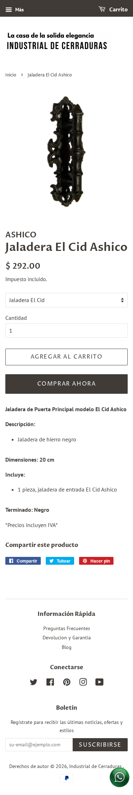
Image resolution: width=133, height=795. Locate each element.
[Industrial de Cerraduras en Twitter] (34, 683)
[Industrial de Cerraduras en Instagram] (83, 683)
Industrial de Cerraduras (96, 766)
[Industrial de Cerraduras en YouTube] (99, 683)
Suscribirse (100, 745)
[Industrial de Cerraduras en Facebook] (50, 683)
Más (19, 9)
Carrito (118, 9)
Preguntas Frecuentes (66, 628)
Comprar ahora (66, 384)
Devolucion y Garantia (67, 637)
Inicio (10, 75)
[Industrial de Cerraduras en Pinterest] (67, 683)
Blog (67, 647)
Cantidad (16, 317)
